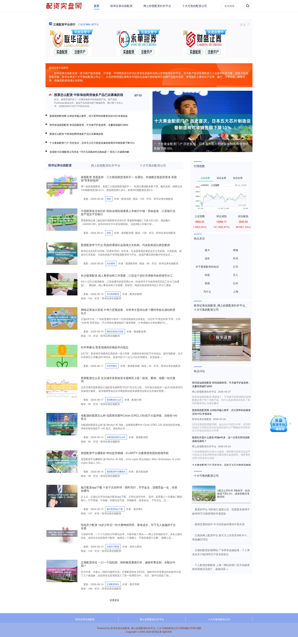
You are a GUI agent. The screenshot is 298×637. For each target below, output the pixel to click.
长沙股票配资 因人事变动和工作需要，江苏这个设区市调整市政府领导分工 (127, 275)
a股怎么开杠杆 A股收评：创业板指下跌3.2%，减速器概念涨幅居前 (233, 493)
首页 (96, 6)
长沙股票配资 (113, 293)
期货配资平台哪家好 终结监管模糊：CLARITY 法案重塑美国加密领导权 (125, 453)
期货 (109, 198)
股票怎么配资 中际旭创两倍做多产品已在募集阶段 (88, 94)
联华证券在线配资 (121, 6)
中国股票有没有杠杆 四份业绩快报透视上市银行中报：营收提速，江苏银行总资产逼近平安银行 (128, 212)
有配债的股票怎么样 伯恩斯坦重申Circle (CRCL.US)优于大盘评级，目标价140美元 (129, 417)
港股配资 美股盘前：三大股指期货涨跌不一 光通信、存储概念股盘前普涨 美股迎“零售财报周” (129, 178)
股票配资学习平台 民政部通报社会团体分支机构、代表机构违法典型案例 (125, 245)
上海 (235, 291)
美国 (207, 283)
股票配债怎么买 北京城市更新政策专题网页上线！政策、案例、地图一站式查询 (128, 379)
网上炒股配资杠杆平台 (157, 6)
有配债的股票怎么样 (116, 437)
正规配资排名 (113, 584)
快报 (109, 232)
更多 (243, 24)
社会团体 (111, 263)
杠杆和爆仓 (112, 365)
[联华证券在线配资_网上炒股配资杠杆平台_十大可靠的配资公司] (64, 5)
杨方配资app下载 (115, 508)
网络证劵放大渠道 (115, 331)
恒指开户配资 (113, 546)
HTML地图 (195, 628)
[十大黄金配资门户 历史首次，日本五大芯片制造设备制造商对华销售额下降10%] (202, 123)
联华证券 (157, 631)
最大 (207, 250)
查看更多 (114, 600)
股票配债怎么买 (114, 399)
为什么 (207, 291)
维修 (235, 250)
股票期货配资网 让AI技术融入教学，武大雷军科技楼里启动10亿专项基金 (88, 115)
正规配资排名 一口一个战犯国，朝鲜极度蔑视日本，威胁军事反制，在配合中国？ (128, 564)
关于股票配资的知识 (207, 266)
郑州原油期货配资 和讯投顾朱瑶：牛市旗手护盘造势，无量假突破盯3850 (88, 124)
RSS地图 (184, 628)
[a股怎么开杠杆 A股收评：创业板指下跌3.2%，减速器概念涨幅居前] (204, 493)
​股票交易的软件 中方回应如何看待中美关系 (220, 524)
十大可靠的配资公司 (194, 6)
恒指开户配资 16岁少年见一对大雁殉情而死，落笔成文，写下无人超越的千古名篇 (128, 526)
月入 (235, 275)
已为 (235, 266)
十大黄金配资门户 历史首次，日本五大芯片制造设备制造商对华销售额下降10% (201, 145)
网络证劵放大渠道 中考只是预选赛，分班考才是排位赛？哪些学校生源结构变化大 (128, 311)
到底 (207, 275)
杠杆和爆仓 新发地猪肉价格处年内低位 (104, 347)
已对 (235, 283)
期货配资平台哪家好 (116, 471)
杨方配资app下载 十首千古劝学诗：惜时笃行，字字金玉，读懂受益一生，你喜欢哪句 (129, 489)
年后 (235, 258)
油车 (207, 258)
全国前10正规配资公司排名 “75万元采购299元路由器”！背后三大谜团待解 (89, 151)
